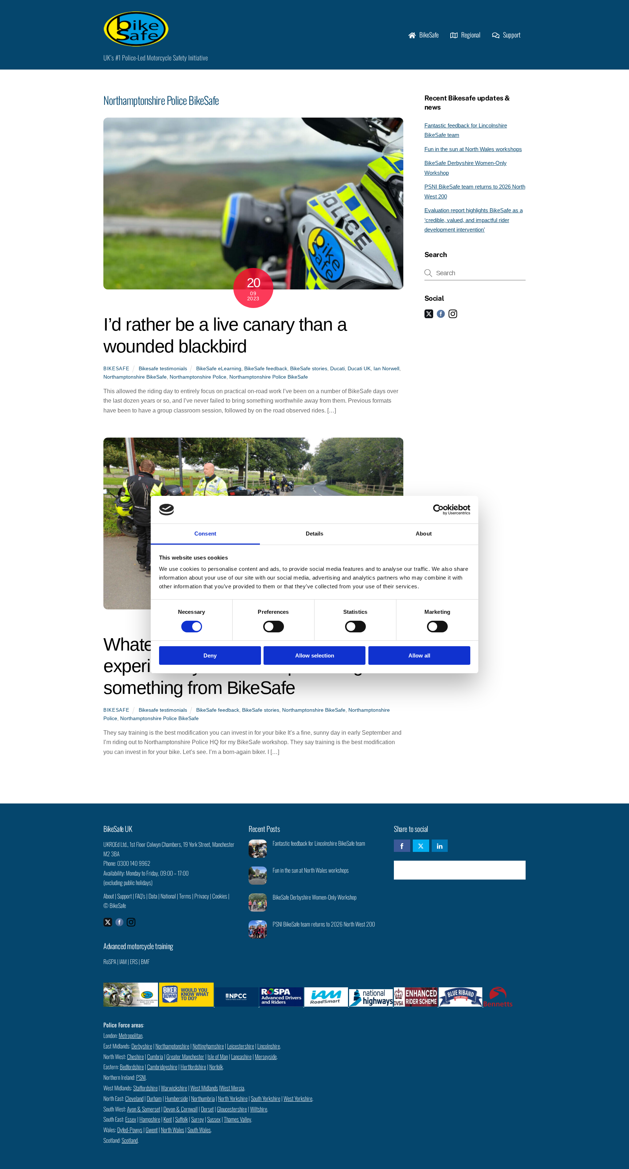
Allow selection (314, 655)
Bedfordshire (132, 1066)
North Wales (172, 1129)
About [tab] (424, 533)
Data (153, 896)
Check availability (465, 870)
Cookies (219, 896)
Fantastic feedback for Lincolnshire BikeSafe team (319, 843)
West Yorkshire (298, 1098)
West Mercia (232, 1087)
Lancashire (241, 1056)
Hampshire (149, 1119)
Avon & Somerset (143, 1109)
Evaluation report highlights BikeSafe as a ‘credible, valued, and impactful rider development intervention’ (473, 220)
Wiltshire (258, 1109)
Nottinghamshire (208, 1046)
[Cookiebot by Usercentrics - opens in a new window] (438, 509)
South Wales (199, 1129)
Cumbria (155, 1056)
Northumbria (203, 1098)
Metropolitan (130, 1035)
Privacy (201, 896)
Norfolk (216, 1066)
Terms (185, 896)
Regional (470, 34)
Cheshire (135, 1056)
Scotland (130, 1140)
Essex (130, 1119)
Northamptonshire (172, 1046)
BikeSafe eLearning (218, 368)
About (108, 896)
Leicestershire (240, 1046)
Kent (167, 1119)
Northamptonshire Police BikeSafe (268, 377)
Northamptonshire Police (198, 377)
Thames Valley (237, 1119)
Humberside (176, 1098)
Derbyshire (141, 1046)
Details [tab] (315, 533)
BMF (145, 961)
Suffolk (181, 1119)
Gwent (152, 1129)
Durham (154, 1098)
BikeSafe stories (308, 368)
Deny (210, 655)
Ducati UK (359, 368)
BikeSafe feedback (265, 368)
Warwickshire (174, 1087)
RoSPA (109, 961)
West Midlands (204, 1087)
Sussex (214, 1119)
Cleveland (134, 1098)
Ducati (337, 368)
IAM (123, 961)
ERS (134, 961)
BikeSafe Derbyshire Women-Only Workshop (314, 897)
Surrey (197, 1119)
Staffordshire (145, 1087)
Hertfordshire (193, 1066)
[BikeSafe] (136, 42)
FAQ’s (140, 896)
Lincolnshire (268, 1046)
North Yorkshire (233, 1098)
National (168, 896)
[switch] (273, 626)
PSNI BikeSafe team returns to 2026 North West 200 (324, 924)
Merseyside (266, 1056)
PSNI (141, 1077)
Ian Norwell (386, 368)
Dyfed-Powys (129, 1129)
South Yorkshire (265, 1098)
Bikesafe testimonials (163, 368)
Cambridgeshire (162, 1066)
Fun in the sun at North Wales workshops (473, 149)
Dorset (207, 1109)
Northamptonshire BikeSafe (135, 377)
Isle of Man (217, 1056)
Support (511, 34)
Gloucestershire (232, 1109)
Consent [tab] (205, 533)
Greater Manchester (185, 1056)
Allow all (419, 655)
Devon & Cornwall (180, 1109)
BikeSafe (428, 34)
